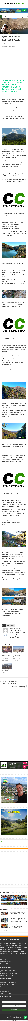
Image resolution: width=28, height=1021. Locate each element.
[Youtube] (12, 1016)
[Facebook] (4, 635)
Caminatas (17, 45)
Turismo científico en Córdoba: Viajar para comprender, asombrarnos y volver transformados (13, 926)
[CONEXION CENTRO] (14, 4)
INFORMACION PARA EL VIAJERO (9, 973)
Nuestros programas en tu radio (9, 984)
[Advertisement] (14, 64)
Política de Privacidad (6, 964)
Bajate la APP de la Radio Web (8, 982)
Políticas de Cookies (5, 961)
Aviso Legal (3, 959)
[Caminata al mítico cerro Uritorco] (7, 666)
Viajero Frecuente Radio (6, 993)
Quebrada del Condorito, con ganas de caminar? (18, 686)
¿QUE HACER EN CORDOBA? (7, 971)
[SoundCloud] (13, 1016)
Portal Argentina (4, 986)
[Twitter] (10, 1016)
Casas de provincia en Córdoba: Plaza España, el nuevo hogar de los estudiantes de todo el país (17, 913)
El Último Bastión (4, 991)
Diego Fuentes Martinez (16, 628)
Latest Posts (11, 625)
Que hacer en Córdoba (8, 45)
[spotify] (16, 1016)
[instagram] (15, 1016)
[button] (27, 1)
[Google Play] (18, 1016)
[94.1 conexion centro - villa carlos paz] (14, 10)
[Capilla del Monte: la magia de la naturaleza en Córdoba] (18, 649)
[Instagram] (6, 635)
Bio (4, 625)
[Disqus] (14, 738)
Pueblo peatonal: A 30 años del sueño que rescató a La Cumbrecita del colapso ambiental (18, 920)
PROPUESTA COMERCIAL (7, 975)
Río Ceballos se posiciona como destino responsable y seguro (10, 682)
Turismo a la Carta (5, 989)
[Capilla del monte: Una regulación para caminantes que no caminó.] (7, 649)
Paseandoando (11, 46)
